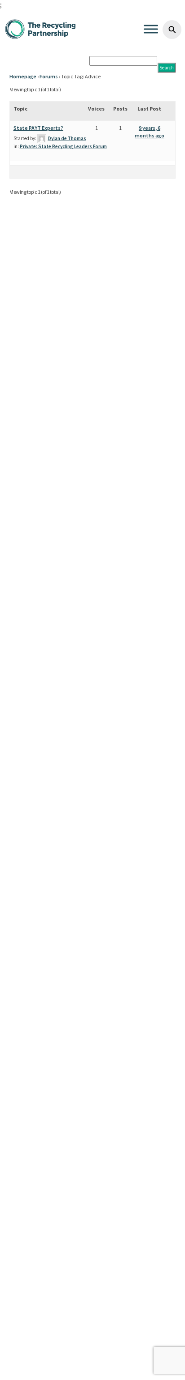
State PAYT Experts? (38, 127)
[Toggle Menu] (151, 29)
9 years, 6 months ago (149, 131)
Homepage (22, 76)
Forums (49, 76)
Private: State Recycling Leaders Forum (63, 146)
